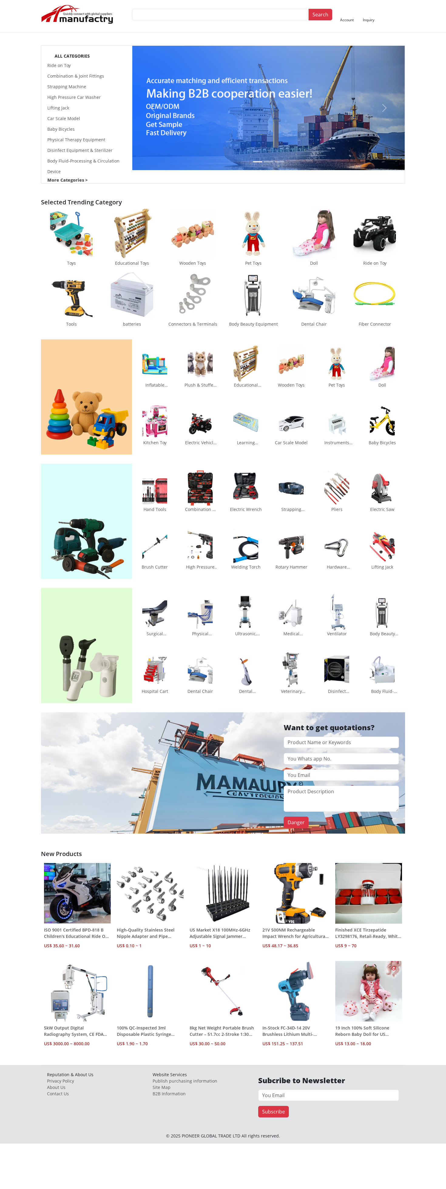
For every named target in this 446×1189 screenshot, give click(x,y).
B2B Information (169, 1094)
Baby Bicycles (61, 129)
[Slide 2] (268, 161)
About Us (56, 1087)
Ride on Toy (59, 65)
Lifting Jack (58, 108)
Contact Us (58, 1094)
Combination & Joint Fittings (75, 76)
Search (320, 14)
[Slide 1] (257, 161)
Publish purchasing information (185, 1081)
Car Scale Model (63, 118)
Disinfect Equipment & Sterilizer (80, 150)
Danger (296, 822)
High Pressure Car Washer (74, 97)
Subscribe (273, 1111)
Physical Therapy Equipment (76, 140)
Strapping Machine (66, 86)
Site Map (162, 1087)
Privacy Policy (60, 1081)
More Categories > (67, 180)
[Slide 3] (279, 161)
